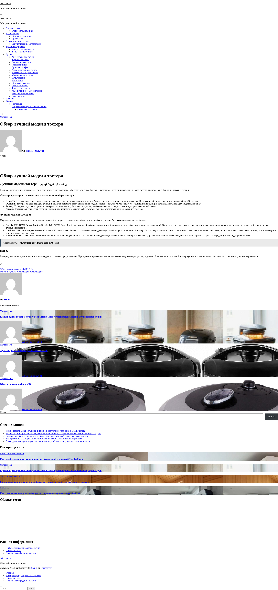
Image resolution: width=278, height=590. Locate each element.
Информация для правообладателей (23, 548)
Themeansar (46, 568)
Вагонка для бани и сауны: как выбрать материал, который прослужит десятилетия (47, 436)
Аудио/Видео (12, 33)
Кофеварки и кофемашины (25, 72)
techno (29, 151)
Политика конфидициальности (21, 553)
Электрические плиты (23, 93)
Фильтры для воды (21, 88)
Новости (10, 98)
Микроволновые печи (22, 75)
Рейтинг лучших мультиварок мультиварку (21, 271)
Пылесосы (17, 104)
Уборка (9, 101)
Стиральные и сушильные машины (29, 106)
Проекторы (17, 38)
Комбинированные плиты (24, 70)
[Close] (1, 586)
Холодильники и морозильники (27, 91)
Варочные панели (20, 59)
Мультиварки (18, 78)
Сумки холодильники (22, 31)
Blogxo (33, 568)
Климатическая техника (18, 41)
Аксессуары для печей (23, 57)
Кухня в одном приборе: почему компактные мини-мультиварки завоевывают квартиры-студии (50, 317)
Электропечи (18, 96)
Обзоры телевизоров (22, 36)
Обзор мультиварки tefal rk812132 (16, 269)
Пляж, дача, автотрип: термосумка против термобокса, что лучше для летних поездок (48, 441)
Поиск (3, 412)
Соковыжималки (20, 85)
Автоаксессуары (14, 28)
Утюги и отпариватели (23, 49)
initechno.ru (5, 3)
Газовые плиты (19, 64)
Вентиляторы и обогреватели (26, 44)
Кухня (9, 54)
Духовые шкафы (20, 67)
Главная (10, 573)
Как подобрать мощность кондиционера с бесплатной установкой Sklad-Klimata (45, 431)
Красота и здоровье (15, 46)
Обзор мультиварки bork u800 (15, 384)
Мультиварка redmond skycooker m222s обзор (23, 350)
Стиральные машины (28, 109)
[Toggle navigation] (1, 14)
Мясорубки (17, 80)
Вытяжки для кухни (21, 62)
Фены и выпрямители (22, 51)
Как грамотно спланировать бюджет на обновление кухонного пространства (44, 438)
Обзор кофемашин (21, 83)
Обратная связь (13, 550)
